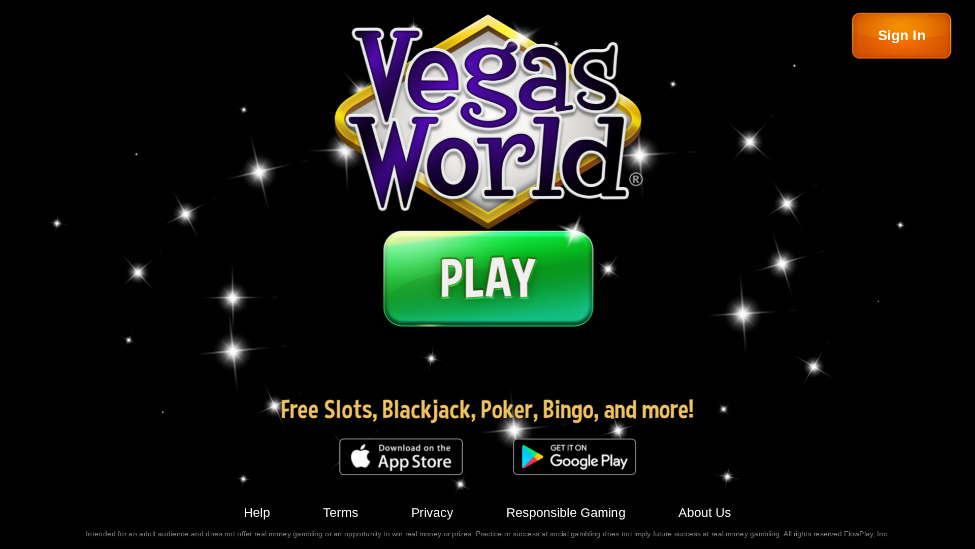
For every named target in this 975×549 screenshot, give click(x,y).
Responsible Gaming (566, 512)
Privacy (432, 512)
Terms (340, 512)
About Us (704, 512)
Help (257, 512)
